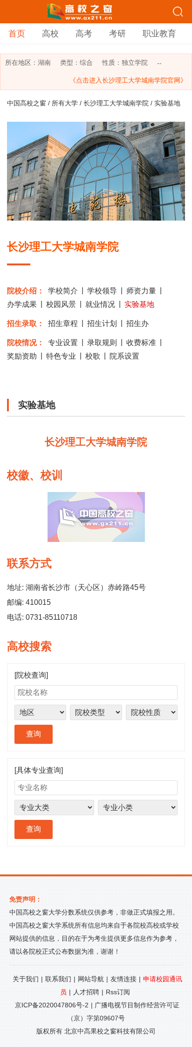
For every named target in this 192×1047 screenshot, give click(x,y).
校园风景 (61, 304)
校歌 (92, 356)
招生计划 (102, 323)
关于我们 (26, 979)
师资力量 (141, 291)
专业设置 (63, 343)
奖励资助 (22, 356)
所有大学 (65, 103)
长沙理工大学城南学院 (116, 103)
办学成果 (22, 304)
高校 (50, 33)
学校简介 (63, 291)
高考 (83, 33)
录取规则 (102, 343)
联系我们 (58, 979)
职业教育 (159, 33)
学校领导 (102, 291)
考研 (117, 33)
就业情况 (100, 304)
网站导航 (91, 979)
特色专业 (61, 356)
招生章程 (63, 323)
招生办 (137, 323)
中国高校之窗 (26, 103)
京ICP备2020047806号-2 (52, 1005)
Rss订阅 (118, 992)
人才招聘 (86, 992)
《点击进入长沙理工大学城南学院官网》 (128, 80)
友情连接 (123, 979)
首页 (16, 33)
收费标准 (141, 343)
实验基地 (139, 304)
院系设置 (124, 356)
